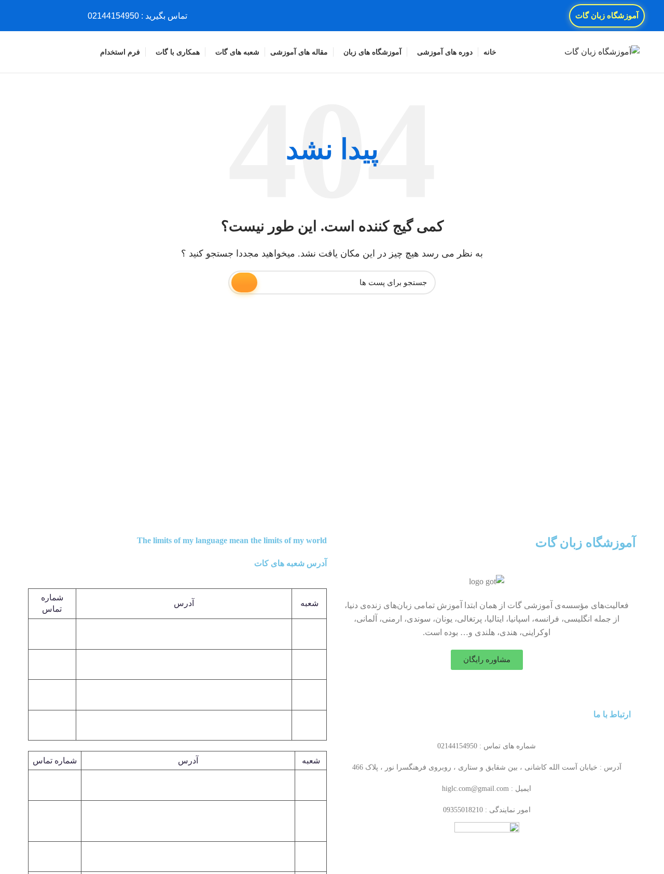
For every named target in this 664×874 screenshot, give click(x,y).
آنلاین (311, 856)
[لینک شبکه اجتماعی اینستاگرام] (42, 15)
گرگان (311, 820)
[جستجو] (28, 52)
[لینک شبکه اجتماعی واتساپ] (30, 15)
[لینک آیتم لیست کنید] (486, 746)
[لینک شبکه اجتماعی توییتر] (54, 15)
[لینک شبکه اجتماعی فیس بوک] (66, 15)
